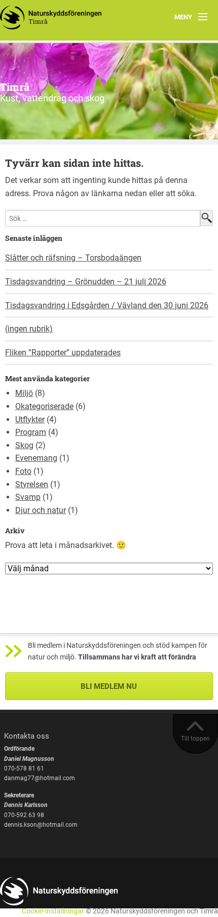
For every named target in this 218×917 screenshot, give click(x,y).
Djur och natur (40, 510)
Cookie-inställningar (53, 911)
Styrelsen (31, 484)
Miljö (24, 393)
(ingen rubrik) (29, 329)
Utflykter (30, 419)
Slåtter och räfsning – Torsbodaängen (73, 258)
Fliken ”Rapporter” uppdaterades (63, 352)
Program (30, 432)
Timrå (14, 86)
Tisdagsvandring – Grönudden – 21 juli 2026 (85, 281)
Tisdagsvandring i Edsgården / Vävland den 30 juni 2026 (106, 305)
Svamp (28, 497)
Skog (24, 445)
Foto (23, 471)
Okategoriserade (44, 406)
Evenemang (36, 458)
